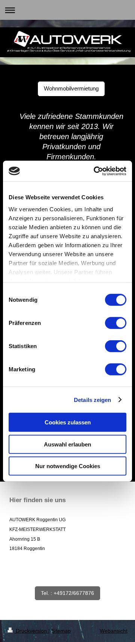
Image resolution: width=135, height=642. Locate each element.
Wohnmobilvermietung (71, 88)
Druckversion (31, 631)
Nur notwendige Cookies (67, 466)
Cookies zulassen (68, 422)
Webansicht (114, 631)
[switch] (115, 323)
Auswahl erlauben (67, 444)
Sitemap (61, 631)
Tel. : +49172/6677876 (67, 593)
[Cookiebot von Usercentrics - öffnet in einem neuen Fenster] (95, 171)
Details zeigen (92, 399)
